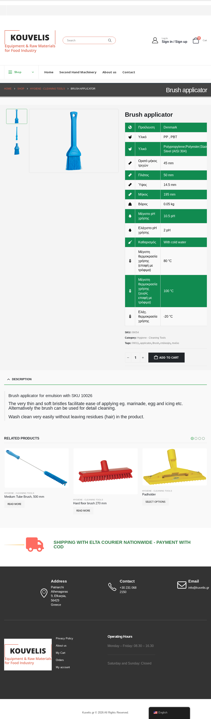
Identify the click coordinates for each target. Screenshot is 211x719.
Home (48, 72)
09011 (135, 343)
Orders (60, 660)
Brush (155, 343)
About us (109, 72)
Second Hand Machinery (77, 72)
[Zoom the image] (28, 641)
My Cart (60, 652)
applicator (145, 343)
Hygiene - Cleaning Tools (151, 337)
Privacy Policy (64, 638)
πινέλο (175, 343)
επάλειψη (165, 343)
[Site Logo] (30, 41)
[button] (30, 141)
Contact (128, 72)
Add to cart (169, 357)
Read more (14, 504)
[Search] (110, 40)
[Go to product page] (36, 468)
